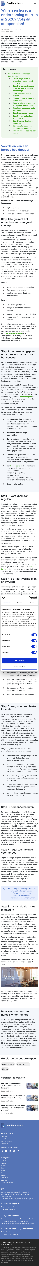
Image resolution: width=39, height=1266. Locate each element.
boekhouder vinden (7, 1182)
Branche (3, 1165)
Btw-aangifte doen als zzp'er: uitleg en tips (14, 1221)
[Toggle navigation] (35, 3)
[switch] (34, 640)
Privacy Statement (7, 1242)
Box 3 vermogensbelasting (9, 1234)
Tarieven (3, 1175)
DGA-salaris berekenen (8, 1209)
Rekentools (4, 1173)
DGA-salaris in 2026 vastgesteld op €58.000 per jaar (17, 1198)
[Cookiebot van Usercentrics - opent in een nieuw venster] (28, 597)
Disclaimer (19, 1242)
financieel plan (26, 397)
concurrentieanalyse (13, 333)
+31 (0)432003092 (13, 1147)
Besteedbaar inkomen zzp (9, 1232)
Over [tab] (32, 603)
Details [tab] (19, 603)
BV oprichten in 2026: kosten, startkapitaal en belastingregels (15, 1195)
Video (3, 1170)
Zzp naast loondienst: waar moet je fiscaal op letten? (17, 1223)
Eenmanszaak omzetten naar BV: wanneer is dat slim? (17, 1219)
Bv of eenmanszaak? (7, 1207)
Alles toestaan (19, 661)
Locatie (3, 1163)
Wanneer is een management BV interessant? (15, 1192)
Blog (2, 1168)
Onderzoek (4, 1177)
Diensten (4, 1160)
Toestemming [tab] (6, 603)
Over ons (4, 1180)
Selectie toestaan (19, 667)
